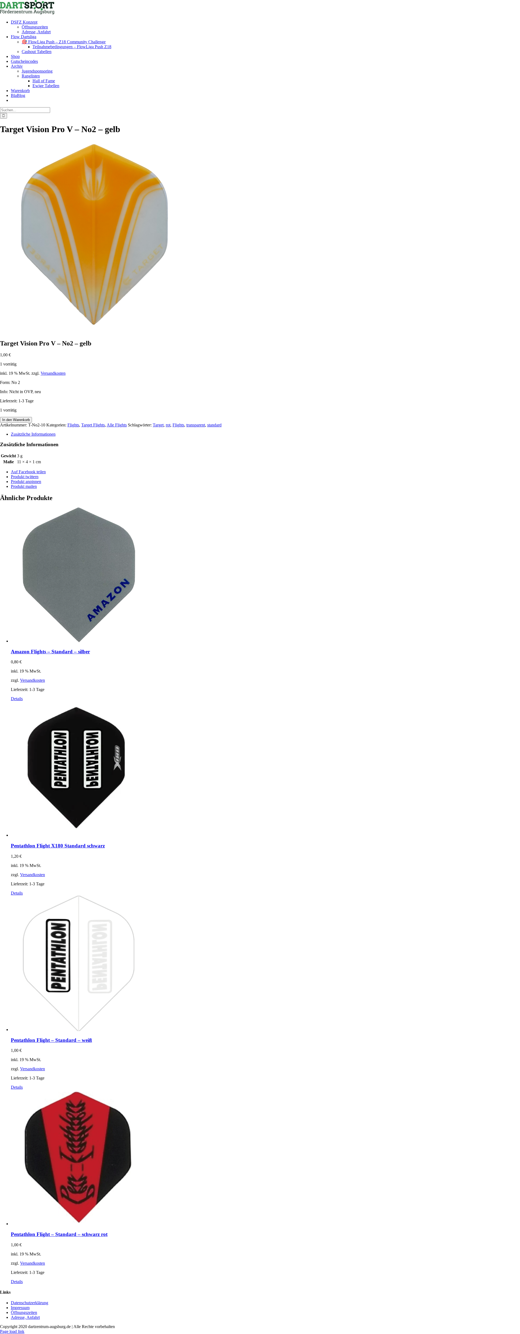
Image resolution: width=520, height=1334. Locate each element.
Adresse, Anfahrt (25, 1317)
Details (17, 698)
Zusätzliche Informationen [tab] (33, 434)
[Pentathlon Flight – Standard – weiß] (265, 964)
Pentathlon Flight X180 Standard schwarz (58, 846)
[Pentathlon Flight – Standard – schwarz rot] (265, 1158)
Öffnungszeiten (24, 1312)
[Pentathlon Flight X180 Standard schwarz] (265, 769)
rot (168, 425)
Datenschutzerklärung (29, 1302)
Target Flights (93, 425)
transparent (195, 425)
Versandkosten (53, 373)
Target (158, 425)
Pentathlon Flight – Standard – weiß (51, 1040)
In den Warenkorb (16, 420)
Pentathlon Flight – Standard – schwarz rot (59, 1234)
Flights (73, 425)
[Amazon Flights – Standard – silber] (265, 575)
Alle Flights (117, 425)
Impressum (20, 1307)
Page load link (12, 1331)
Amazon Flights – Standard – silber (50, 651)
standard (214, 425)
